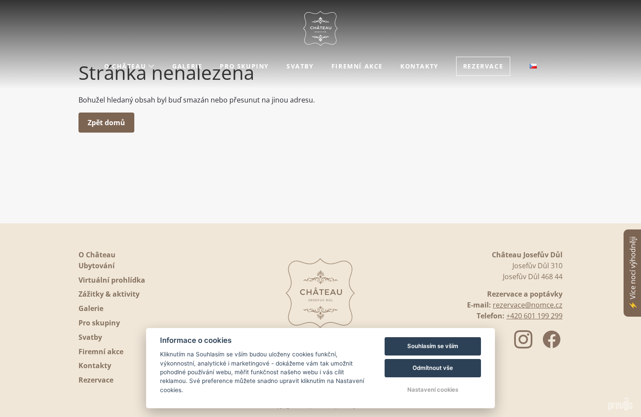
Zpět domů (106, 122)
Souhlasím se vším (432, 345)
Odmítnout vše (433, 367)
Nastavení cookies (432, 389)
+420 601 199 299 (534, 316)
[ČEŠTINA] (533, 66)
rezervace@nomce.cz (528, 305)
